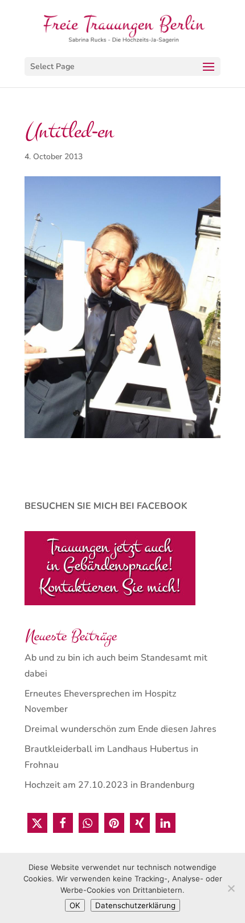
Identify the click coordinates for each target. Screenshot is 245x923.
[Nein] (230, 888)
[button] (37, 823)
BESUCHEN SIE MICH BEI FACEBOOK (105, 506)
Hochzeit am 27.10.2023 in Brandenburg (109, 785)
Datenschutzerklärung (135, 905)
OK (75, 905)
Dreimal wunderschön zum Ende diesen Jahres (120, 729)
